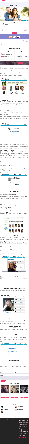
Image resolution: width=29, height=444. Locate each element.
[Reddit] (12, 416)
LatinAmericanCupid (2, 422)
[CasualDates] (2, 407)
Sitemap (15, 440)
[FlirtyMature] (16, 410)
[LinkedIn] (24, 41)
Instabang (13, 423)
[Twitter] (26, 41)
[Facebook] (23, 41)
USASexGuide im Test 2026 (6, 409)
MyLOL (13, 422)
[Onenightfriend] (14, 37)
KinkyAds (8, 421)
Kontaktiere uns (17, 440)
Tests (12, 440)
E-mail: (16, 372)
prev (13, 400)
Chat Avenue (1, 419)
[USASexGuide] (2, 410)
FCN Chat (13, 419)
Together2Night (9, 422)
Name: (1, 372)
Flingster (1, 420)
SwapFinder (13, 421)
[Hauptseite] (3, 0)
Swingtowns (8, 423)
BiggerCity (1, 421)
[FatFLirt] (2, 412)
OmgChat (8, 420)
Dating (1, 44)
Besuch (5, 397)
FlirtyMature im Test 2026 (20, 409)
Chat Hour (8, 419)
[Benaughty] (18, 37)
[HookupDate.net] (16, 407)
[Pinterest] (27, 41)
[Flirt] (10, 37)
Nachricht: (1, 375)
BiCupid (13, 420)
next (15, 400)
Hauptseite (11, 440)
